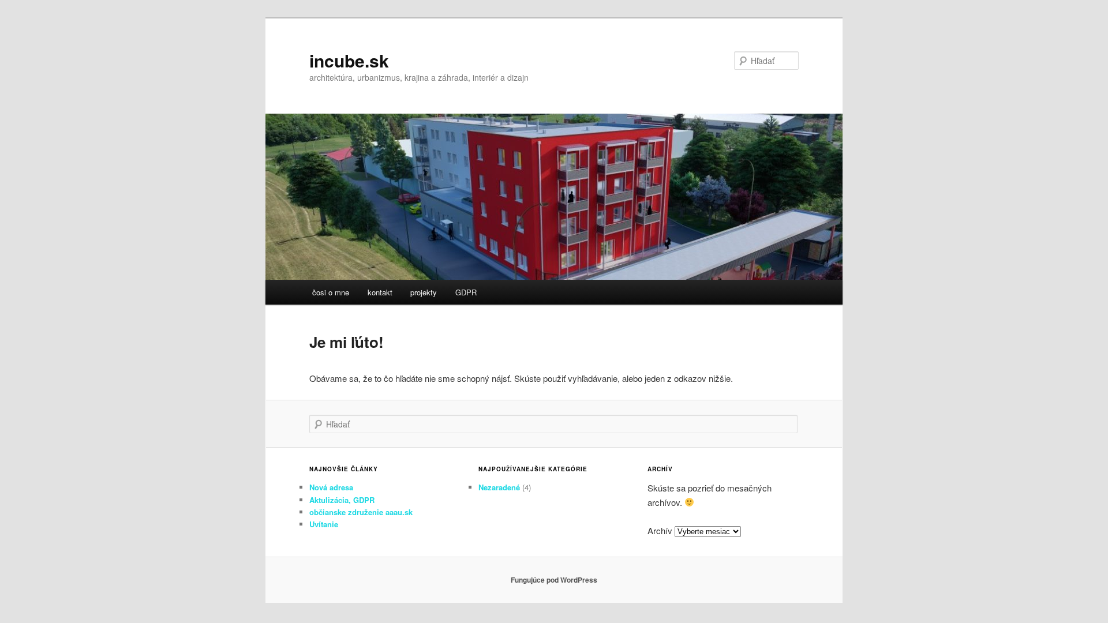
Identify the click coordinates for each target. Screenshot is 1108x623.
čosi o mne (330, 292)
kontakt (380, 292)
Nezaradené (499, 487)
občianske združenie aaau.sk (361, 511)
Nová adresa (331, 487)
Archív (659, 530)
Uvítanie (323, 524)
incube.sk (349, 60)
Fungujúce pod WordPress (554, 580)
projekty (423, 292)
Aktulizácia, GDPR (342, 499)
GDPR (466, 292)
